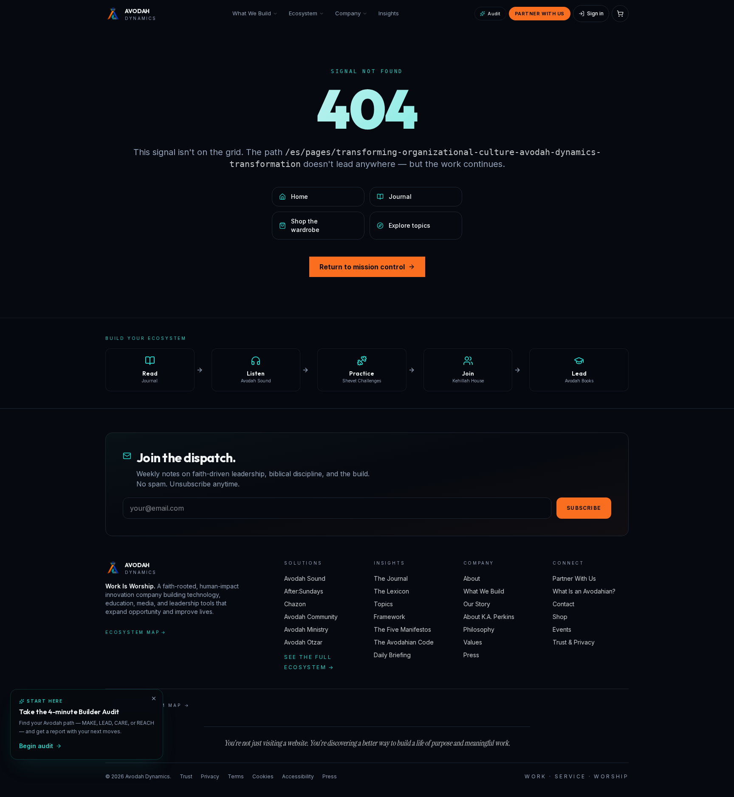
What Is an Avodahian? (584, 591)
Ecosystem (303, 13)
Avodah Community (311, 616)
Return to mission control (362, 267)
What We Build (251, 13)
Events (562, 629)
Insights (388, 13)
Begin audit (36, 745)
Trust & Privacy (574, 642)
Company (348, 13)
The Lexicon (391, 591)
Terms (236, 776)
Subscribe (584, 508)
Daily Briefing (392, 655)
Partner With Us (540, 14)
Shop (560, 616)
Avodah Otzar (303, 642)
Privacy (210, 776)
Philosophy (478, 629)
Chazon (295, 604)
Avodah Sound (304, 578)
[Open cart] (620, 13)
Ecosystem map (136, 632)
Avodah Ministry (306, 629)
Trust (186, 776)
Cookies (263, 776)
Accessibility (298, 776)
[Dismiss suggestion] (153, 698)
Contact (563, 604)
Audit (494, 14)
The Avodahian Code (404, 642)
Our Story (476, 604)
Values (472, 642)
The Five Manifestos (402, 629)
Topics (383, 604)
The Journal (391, 578)
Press (471, 655)
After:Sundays (303, 591)
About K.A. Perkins (488, 616)
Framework (389, 616)
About (471, 578)
